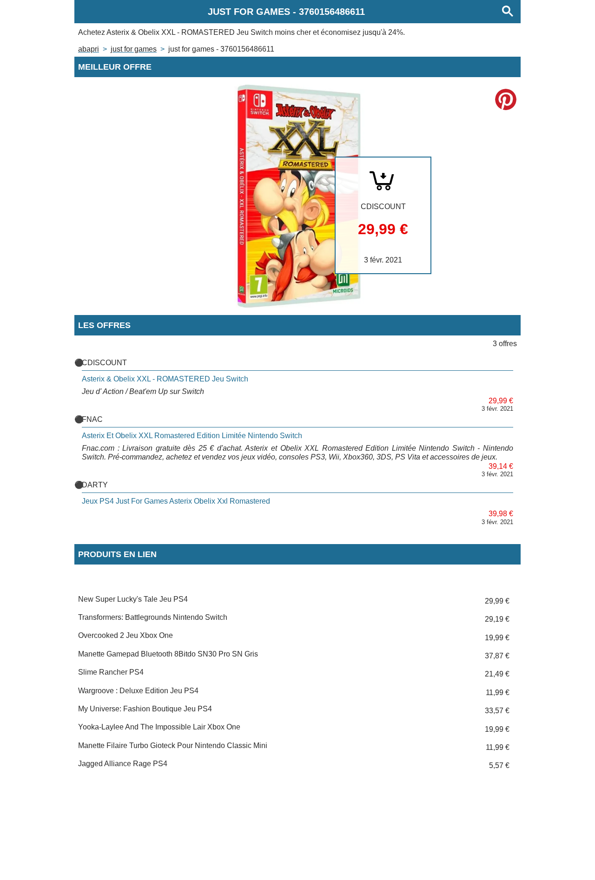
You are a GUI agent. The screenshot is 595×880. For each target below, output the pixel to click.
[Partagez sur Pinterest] (506, 99)
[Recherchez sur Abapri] (507, 11)
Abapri (88, 49)
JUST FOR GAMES (134, 49)
